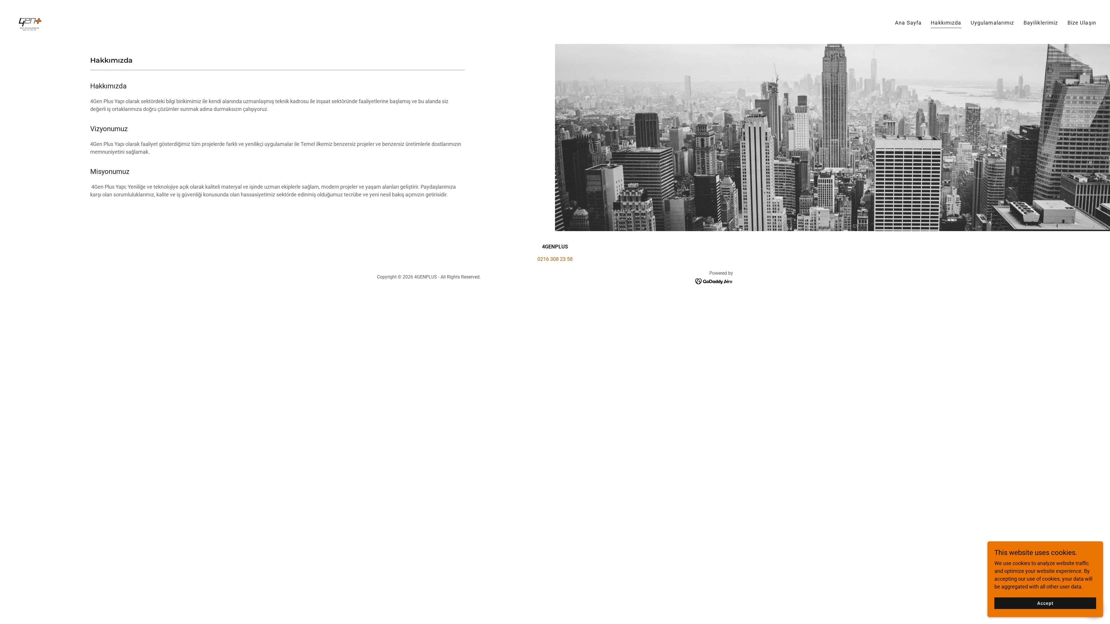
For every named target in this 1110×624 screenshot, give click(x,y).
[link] (29, 21)
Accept (1045, 603)
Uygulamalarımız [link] (992, 23)
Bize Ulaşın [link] (1082, 23)
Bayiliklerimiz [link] (1041, 23)
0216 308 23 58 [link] (555, 259)
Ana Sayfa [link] (908, 23)
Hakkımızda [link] (946, 23)
